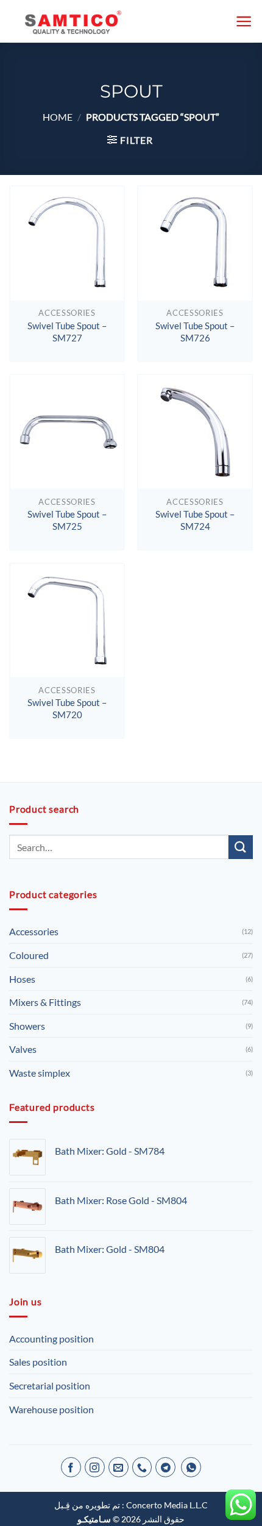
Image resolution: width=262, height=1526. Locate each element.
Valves (23, 1049)
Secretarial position (49, 1385)
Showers (27, 1026)
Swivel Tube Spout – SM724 (195, 520)
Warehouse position (51, 1409)
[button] (244, 21)
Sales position (38, 1361)
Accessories (33, 931)
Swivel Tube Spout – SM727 (67, 331)
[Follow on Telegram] (165, 1467)
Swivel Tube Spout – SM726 (195, 331)
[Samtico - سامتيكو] (85, 21)
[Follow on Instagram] (95, 1467)
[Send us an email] (118, 1467)
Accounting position (51, 1338)
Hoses (22, 979)
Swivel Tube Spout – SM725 (67, 520)
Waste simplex (39, 1073)
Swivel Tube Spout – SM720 (67, 708)
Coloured (29, 955)
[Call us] (142, 1467)
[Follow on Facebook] (71, 1467)
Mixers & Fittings (45, 1002)
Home (58, 117)
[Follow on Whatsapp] (191, 1467)
